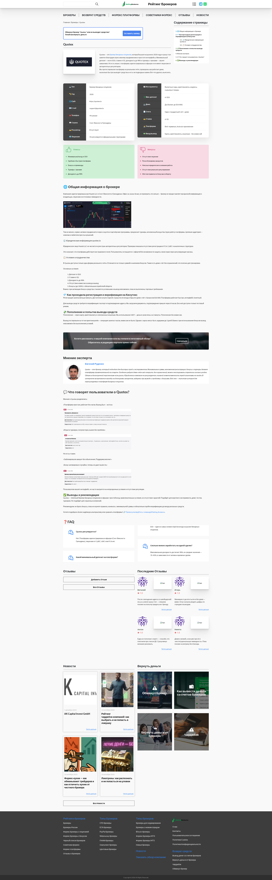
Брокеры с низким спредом (147, 827)
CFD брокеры (105, 823)
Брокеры (69, 15)
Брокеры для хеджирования (148, 823)
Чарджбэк (176, 864)
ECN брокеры (105, 827)
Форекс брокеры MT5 (145, 840)
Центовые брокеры (108, 849)
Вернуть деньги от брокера (184, 860)
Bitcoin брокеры (143, 831)
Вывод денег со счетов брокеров (186, 855)
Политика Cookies (180, 840)
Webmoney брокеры (108, 836)
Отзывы (184, 15)
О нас (174, 827)
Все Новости (99, 803)
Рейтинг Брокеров (162, 4)
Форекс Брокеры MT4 (145, 836)
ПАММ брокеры (106, 840)
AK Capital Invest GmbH (77, 713)
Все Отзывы (99, 587)
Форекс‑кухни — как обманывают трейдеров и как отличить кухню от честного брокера (79, 783)
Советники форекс (159, 15)
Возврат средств (94, 15)
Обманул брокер (179, 868)
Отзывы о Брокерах (71, 853)
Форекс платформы (126, 15)
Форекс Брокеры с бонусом (75, 836)
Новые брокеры (143, 845)
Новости (202, 15)
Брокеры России (70, 827)
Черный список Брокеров (74, 840)
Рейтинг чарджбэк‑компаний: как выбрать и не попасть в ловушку (115, 718)
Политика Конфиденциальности (186, 844)
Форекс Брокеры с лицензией (76, 831)
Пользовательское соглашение (186, 835)
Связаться (182, 341)
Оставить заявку (132, 33)
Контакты (176, 831)
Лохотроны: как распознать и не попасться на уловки (116, 780)
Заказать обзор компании (151, 857)
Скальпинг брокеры (108, 845)
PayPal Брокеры (106, 831)
